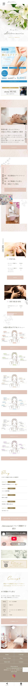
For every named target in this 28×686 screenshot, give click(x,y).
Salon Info (7, 662)
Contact (21, 662)
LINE (21, 685)
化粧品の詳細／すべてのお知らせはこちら (14, 518)
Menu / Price (7, 658)
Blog (21, 658)
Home (7, 654)
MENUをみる (14, 348)
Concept (21, 654)
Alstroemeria (14, 666)
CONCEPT (14, 147)
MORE (15, 277)
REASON (15, 189)
